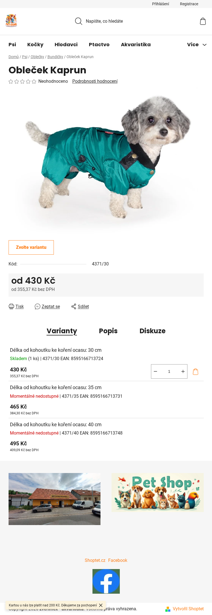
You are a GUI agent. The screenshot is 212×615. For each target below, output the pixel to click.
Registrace (189, 4)
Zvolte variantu (31, 247)
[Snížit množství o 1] (155, 371)
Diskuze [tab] (153, 330)
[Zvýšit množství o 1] (183, 371)
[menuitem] (12, 44)
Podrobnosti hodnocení (95, 81)
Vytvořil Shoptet (188, 608)
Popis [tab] (108, 330)
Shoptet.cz (95, 560)
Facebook (117, 560)
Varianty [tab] (62, 330)
